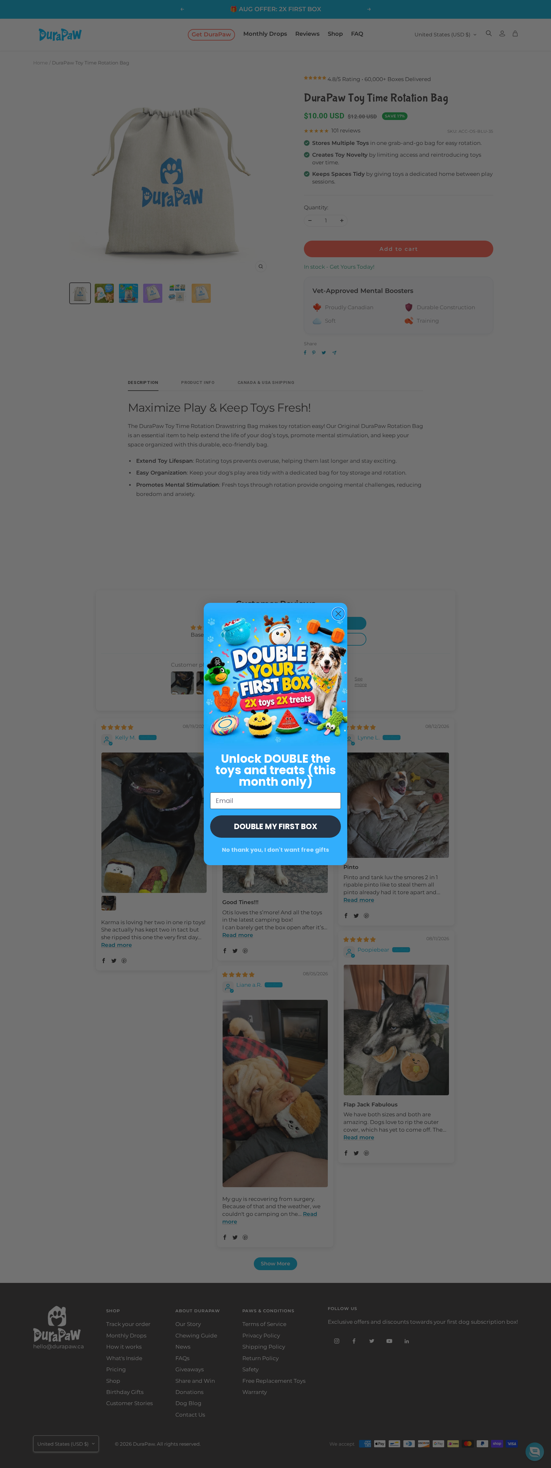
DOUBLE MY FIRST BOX (275, 826)
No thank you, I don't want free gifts (275, 850)
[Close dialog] (338, 614)
